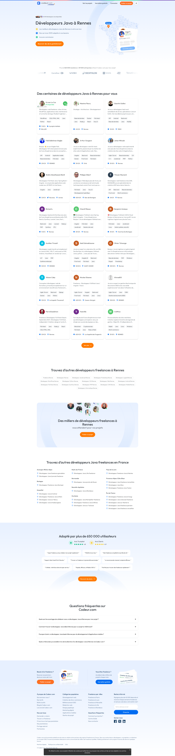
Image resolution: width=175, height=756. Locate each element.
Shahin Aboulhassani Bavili (55, 175)
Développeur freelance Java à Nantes (120, 473)
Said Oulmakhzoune (87, 243)
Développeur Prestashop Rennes (103, 378)
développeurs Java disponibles (54, 16)
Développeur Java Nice (116, 485)
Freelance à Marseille (95, 702)
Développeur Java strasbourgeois (50, 502)
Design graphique (68, 708)
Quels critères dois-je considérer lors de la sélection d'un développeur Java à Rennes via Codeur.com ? (72, 642)
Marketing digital (68, 710)
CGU (66, 744)
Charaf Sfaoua (85, 209)
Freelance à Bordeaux (95, 708)
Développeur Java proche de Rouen (85, 482)
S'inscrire (126, 712)
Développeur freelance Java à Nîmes (86, 502)
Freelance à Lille (93, 705)
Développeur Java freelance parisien (120, 505)
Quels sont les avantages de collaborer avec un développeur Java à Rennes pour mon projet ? (69, 619)
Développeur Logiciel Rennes (124, 378)
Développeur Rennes (62, 378)
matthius (117, 312)
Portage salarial (42, 726)
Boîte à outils (41, 702)
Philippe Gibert (85, 175)
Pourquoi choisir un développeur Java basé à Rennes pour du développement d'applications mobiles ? (71, 634)
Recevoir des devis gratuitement (49, 44)
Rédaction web (67, 705)
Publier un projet (126, 3)
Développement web (69, 697)
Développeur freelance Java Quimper (51, 485)
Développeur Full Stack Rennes (49, 384)
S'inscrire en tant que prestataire (47, 721)
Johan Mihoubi (119, 141)
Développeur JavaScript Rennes (81, 378)
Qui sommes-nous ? (43, 697)
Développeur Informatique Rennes (87, 388)
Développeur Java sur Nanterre (118, 502)
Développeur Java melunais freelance (120, 500)
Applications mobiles (69, 713)
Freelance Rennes (48, 378)
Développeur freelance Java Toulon (119, 488)
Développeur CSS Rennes (89, 381)
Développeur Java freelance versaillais (121, 508)
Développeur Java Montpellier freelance (87, 500)
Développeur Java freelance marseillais (121, 482)
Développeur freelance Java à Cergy (120, 497)
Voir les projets (87, 3)
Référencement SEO (69, 702)
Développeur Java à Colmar (48, 494)
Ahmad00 (118, 277)
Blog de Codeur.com (43, 705)
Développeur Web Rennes (107, 381)
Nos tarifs (40, 700)
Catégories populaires (71, 694)
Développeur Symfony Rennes (70, 384)
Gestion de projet (68, 715)
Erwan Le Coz (51, 102)
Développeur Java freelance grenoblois (52, 473)
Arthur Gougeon (86, 141)
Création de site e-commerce (72, 700)
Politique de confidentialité (55, 744)
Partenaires (41, 729)
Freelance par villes (95, 694)
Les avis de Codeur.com (44, 708)
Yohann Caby (50, 277)
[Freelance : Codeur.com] (46, 3)
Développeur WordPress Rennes (50, 381)
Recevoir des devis (86, 579)
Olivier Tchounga (120, 243)
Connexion (113, 3)
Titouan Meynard (120, 175)
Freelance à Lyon (93, 700)
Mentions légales (41, 744)
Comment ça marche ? (95, 716)
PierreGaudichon (52, 312)
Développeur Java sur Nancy (48, 500)
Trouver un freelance (43, 719)
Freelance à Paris (94, 697)
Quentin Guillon (120, 104)
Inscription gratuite (101, 3)
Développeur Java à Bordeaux (83, 491)
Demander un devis (43, 716)
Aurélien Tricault (52, 243)
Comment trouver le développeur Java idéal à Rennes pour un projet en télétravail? (65, 627)
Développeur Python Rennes (70, 381)
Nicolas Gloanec (86, 277)
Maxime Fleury (85, 104)
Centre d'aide (92, 719)
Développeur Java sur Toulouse (84, 505)
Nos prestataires (42, 724)
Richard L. (49, 209)
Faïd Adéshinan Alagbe (54, 141)
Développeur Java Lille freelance (84, 473)
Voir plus (86, 345)
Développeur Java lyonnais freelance (51, 476)
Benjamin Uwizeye (121, 209)
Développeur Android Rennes (126, 381)
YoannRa (83, 312)
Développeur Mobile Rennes (126, 384)
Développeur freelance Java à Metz (50, 497)
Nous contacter (93, 721)
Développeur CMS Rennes (107, 384)
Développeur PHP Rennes (89, 384)
